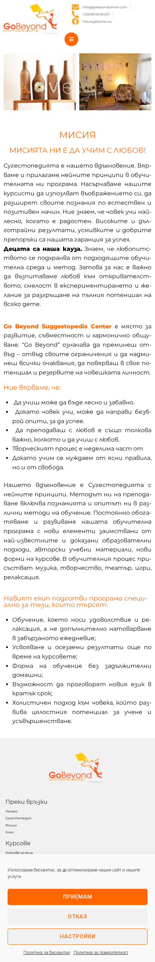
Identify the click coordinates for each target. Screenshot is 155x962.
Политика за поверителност (101, 952)
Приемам (77, 897)
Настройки (78, 936)
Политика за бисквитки (46, 952)
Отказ (77, 916)
